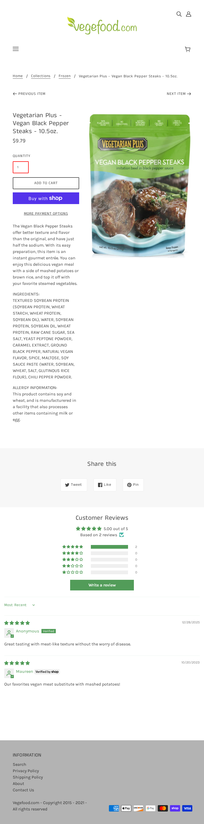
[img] (179, 14)
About (18, 783)
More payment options (46, 213)
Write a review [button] (102, 585)
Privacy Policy (26, 770)
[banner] (102, 23)
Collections (40, 76)
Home (18, 76)
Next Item (176, 93)
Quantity (21, 156)
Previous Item (31, 93)
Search (19, 764)
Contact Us (23, 789)
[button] (73, 547)
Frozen (65, 76)
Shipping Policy (28, 777)
